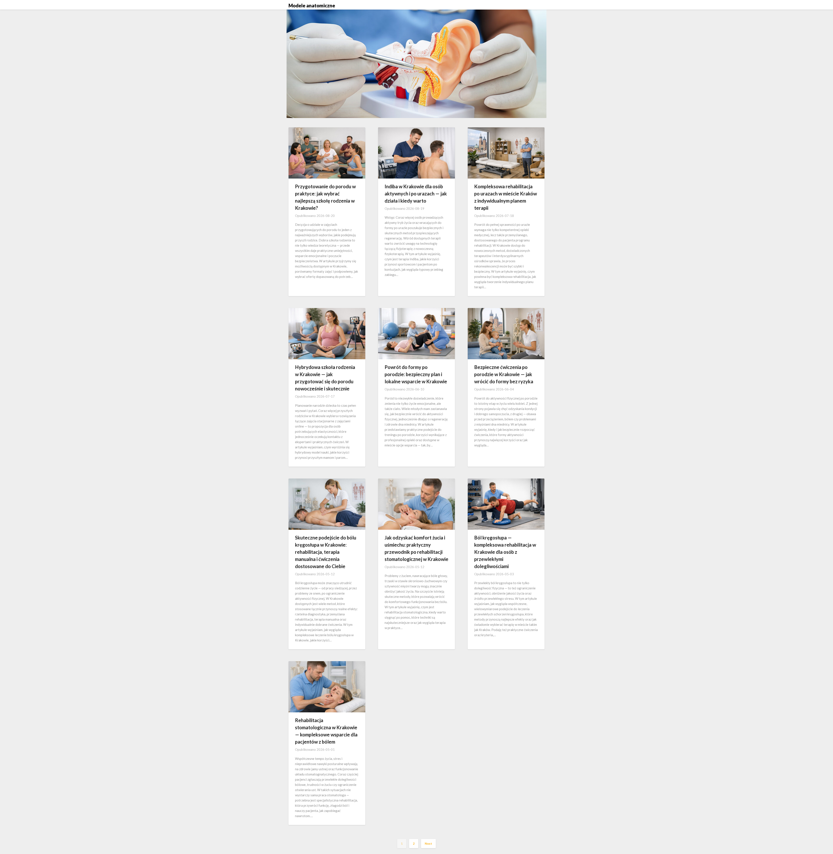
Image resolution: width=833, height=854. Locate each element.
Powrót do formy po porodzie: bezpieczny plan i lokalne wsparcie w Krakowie (416, 374)
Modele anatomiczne (312, 5)
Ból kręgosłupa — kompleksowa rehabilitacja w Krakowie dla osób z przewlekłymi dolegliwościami (505, 552)
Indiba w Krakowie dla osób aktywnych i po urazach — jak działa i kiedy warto (416, 194)
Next (428, 843)
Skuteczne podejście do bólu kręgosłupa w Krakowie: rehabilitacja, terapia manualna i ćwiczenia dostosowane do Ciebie (325, 552)
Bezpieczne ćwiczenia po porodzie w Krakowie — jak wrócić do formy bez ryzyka (503, 374)
